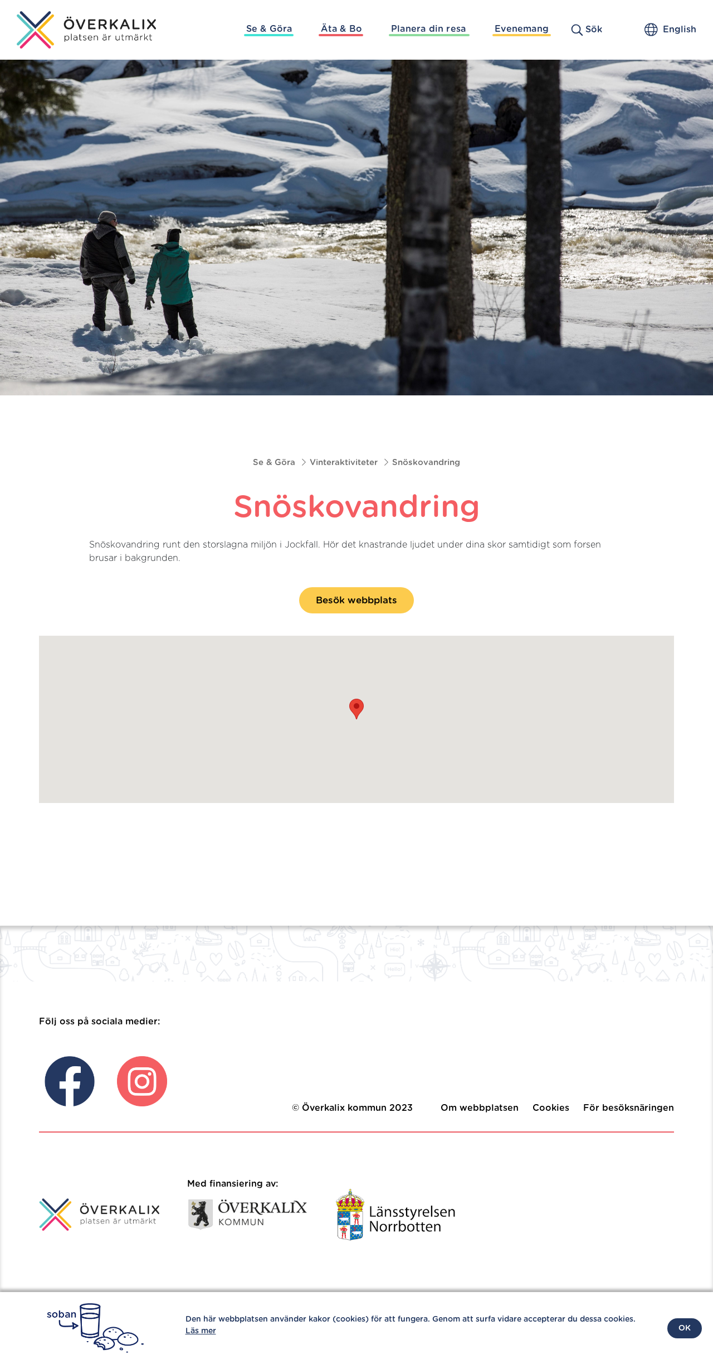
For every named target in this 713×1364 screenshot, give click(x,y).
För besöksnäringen (628, 1108)
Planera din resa (428, 29)
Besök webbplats (356, 600)
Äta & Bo (341, 29)
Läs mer (200, 1331)
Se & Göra (269, 29)
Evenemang (522, 29)
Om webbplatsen (480, 1108)
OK (684, 1328)
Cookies (551, 1108)
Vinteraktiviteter (344, 462)
